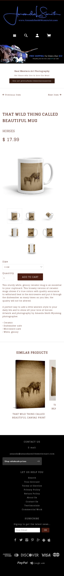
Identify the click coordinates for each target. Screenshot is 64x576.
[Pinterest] (32, 540)
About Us (32, 497)
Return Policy (32, 493)
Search (32, 477)
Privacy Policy (32, 489)
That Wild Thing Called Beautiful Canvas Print (28, 416)
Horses (8, 131)
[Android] (43, 540)
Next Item (53, 94)
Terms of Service (32, 485)
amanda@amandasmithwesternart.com (32, 453)
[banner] (32, 15)
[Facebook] (15, 540)
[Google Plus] (38, 540)
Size (5, 261)
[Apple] (49, 540)
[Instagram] (27, 540)
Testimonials (32, 505)
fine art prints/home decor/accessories (32, 80)
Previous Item (13, 94)
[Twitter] (21, 540)
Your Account (32, 482)
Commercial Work (32, 509)
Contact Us (32, 501)
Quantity (8, 273)
